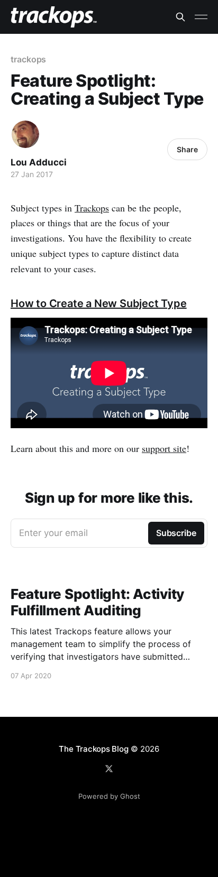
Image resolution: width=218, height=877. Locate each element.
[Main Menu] (201, 17)
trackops (28, 59)
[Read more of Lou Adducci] (25, 134)
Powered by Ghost (109, 796)
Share (187, 149)
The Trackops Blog (93, 749)
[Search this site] (180, 16)
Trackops (92, 207)
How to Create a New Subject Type (99, 303)
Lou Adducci (39, 162)
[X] (109, 768)
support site (164, 448)
